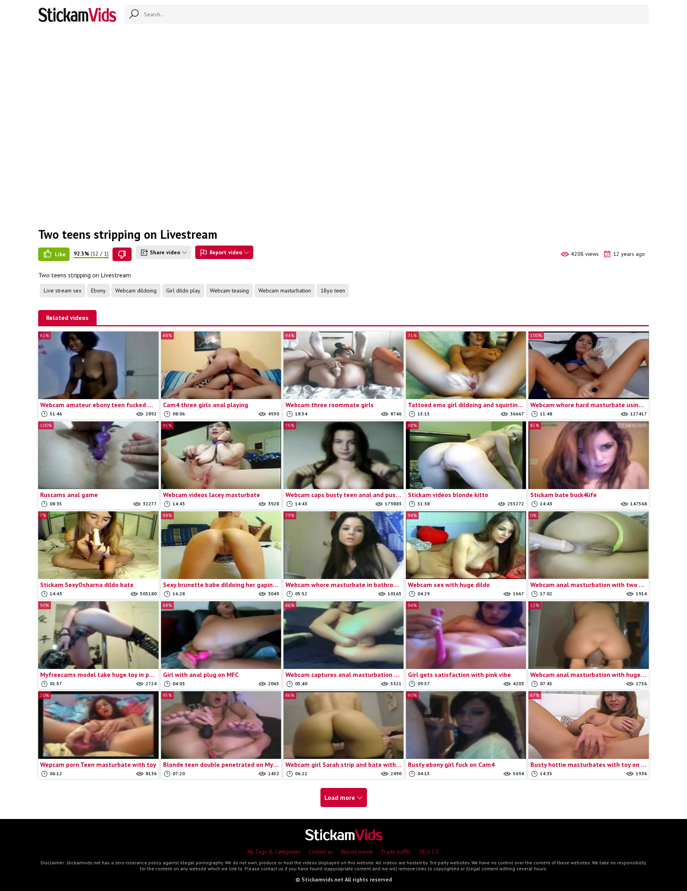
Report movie (357, 851)
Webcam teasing (229, 290)
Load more (340, 797)
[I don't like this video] (122, 254)
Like (59, 254)
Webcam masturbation (284, 290)
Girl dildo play (183, 290)
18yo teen (332, 290)
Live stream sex (63, 290)
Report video (226, 252)
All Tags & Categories (274, 851)
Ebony (98, 290)
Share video (165, 252)
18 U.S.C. (429, 851)
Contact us (321, 851)
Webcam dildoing (136, 290)
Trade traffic (396, 851)
